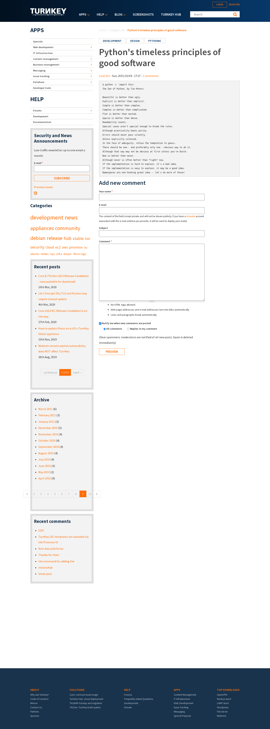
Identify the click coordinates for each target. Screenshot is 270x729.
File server (222, 711)
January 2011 (46, 421)
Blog (117, 14)
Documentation (42, 122)
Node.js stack (224, 699)
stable (78, 238)
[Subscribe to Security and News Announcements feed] (35, 193)
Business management (46, 64)
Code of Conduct (39, 699)
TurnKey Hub (171, 14)
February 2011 (47, 415)
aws (65, 247)
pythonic (154, 41)
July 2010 (44, 459)
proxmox (76, 247)
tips (52, 254)
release (54, 238)
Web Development (183, 703)
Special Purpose (182, 715)
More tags (79, 254)
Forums (37, 110)
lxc (85, 247)
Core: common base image (84, 694)
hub (67, 238)
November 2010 (48, 434)
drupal (67, 254)
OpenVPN (222, 694)
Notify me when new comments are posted (126, 323)
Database (38, 82)
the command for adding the (56, 561)
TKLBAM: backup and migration (86, 703)
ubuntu (34, 254)
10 (89, 494)
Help (99, 14)
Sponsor (34, 715)
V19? (41, 530)
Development (40, 116)
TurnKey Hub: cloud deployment (86, 699)
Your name (106, 191)
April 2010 (44, 478)
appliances (42, 228)
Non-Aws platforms (50, 548)
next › (77, 372)
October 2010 (46, 440)
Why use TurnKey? (39, 694)
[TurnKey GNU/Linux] (48, 14)
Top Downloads (228, 690)
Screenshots (143, 14)
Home (102, 30)
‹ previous (50, 372)
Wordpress (222, 707)
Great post (45, 574)
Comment (105, 241)
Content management (45, 59)
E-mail (102, 204)
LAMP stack (223, 703)
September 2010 (48, 447)
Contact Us (36, 707)
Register (234, 4)
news (71, 217)
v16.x (59, 254)
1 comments (151, 76)
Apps (81, 14)
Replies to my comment (143, 328)
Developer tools (42, 88)
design (135, 41)
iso (87, 238)
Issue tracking (41, 76)
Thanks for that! (48, 555)
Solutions (77, 690)
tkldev (44, 254)
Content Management (185, 694)
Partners (34, 711)
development (112, 41)
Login (219, 4)
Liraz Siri (104, 76)
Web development (43, 47)
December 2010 (48, 428)
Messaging (39, 70)
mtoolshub (45, 567)
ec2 (58, 247)
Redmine (221, 715)
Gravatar (190, 216)
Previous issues (43, 187)
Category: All (117, 30)
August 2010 (46, 453)
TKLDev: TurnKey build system (85, 707)
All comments (114, 328)
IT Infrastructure (43, 53)
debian (38, 238)
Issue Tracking (181, 707)
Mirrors (33, 703)
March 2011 (45, 409)
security (37, 247)
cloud (50, 247)
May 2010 (44, 472)
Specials (38, 41)
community (67, 228)
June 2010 (44, 466)
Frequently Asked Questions (138, 699)
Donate (128, 707)
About (34, 690)
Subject (103, 227)
